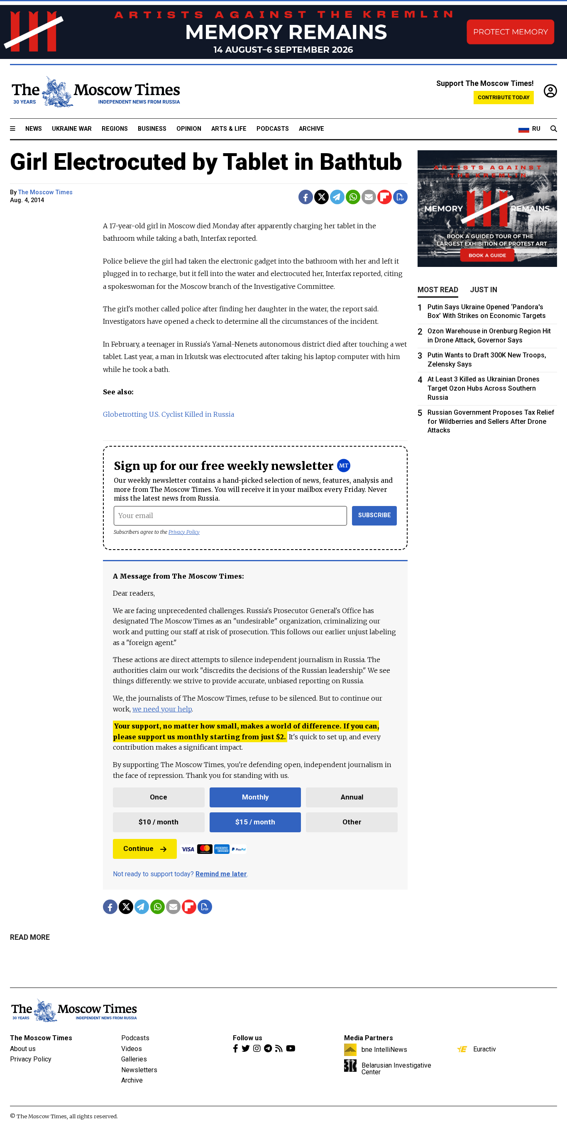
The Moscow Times (41, 1038)
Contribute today (504, 97)
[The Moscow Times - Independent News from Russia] (95, 91)
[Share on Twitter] (321, 197)
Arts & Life (229, 128)
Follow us (247, 1038)
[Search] (553, 129)
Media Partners (368, 1038)
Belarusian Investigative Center (396, 1068)
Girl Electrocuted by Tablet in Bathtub (206, 162)
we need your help (162, 709)
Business (152, 128)
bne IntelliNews (384, 1049)
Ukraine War (72, 128)
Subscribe (374, 515)
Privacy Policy (184, 532)
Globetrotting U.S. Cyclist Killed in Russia (168, 414)
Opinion (188, 128)
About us (23, 1049)
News (33, 128)
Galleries (134, 1059)
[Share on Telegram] (337, 197)
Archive (311, 128)
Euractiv (484, 1049)
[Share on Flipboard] (384, 197)
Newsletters (139, 1070)
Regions (115, 128)
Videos (131, 1049)
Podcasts (273, 128)
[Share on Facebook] (305, 197)
